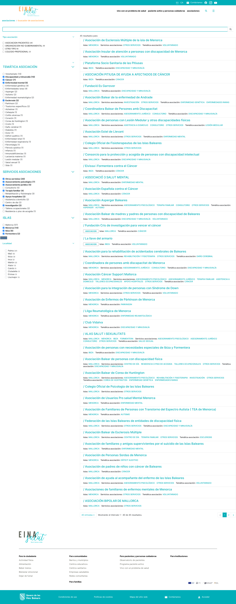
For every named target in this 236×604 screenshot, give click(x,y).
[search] (206, 10)
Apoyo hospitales (133, 281)
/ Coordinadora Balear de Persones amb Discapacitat (120, 108)
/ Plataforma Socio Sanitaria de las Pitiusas (113, 63)
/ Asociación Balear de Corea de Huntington (113, 373)
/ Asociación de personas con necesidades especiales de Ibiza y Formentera (136, 347)
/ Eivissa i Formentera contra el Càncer (110, 166)
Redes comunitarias (78, 576)
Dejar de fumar (26, 576)
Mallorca (94, 91)
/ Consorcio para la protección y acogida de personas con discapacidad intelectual (141, 154)
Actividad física (26, 560)
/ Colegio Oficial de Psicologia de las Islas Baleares (118, 386)
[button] (38, 37)
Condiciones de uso (68, 597)
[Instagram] (210, 2)
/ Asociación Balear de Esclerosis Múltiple (112, 432)
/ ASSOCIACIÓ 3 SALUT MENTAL (106, 177)
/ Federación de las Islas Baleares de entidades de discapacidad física (132, 421)
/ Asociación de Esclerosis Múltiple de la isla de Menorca (122, 40)
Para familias (75, 582)
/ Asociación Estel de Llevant (103, 131)
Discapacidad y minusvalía (130, 68)
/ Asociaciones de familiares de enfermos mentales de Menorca (127, 489)
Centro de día (131, 364)
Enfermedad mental (174, 136)
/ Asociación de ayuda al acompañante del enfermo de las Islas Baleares (133, 478)
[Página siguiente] (233, 515)
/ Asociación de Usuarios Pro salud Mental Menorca (119, 398)
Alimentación (25, 564)
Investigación (131, 102)
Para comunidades (78, 556)
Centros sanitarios (77, 568)
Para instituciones (179, 556)
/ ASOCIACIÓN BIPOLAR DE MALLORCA (111, 501)
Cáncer (120, 79)
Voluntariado (170, 45)
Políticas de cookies (103, 597)
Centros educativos (78, 564)
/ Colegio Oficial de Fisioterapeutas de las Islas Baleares (122, 143)
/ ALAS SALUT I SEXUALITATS (104, 334)
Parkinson (126, 304)
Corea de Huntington (115, 380)
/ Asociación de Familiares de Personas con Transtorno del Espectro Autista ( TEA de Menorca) (149, 409)
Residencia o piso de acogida (156, 364)
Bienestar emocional (28, 572)
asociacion (90, 231)
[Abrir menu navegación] (213, 10)
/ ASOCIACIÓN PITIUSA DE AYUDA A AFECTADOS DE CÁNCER (126, 74)
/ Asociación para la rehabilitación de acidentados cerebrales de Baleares (134, 251)
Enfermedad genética (193, 102)
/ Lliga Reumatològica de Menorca (107, 311)
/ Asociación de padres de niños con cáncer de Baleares (122, 466)
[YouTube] (215, 2)
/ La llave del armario (97, 238)
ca (181, 2)
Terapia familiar (165, 205)
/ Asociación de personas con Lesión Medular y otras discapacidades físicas (136, 120)
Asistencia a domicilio (136, 125)
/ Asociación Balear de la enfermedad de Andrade (118, 97)
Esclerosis (206, 437)
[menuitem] (131, 10)
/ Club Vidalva (93, 322)
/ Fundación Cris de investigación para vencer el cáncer (122, 225)
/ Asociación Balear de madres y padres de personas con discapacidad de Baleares (141, 214)
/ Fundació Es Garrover (99, 86)
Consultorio (159, 113)
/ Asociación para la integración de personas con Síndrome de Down (130, 288)
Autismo (99, 207)
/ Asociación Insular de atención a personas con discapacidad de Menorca (135, 51)
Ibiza (91, 68)
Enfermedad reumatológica (136, 316)
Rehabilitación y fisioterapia (139, 256)
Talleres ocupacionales (108, 281)
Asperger (88, 207)
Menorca (94, 45)
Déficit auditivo (129, 460)
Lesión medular (214, 125)
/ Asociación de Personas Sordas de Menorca (115, 455)
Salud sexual (146, 341)
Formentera (126, 338)
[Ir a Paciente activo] (35, 11)
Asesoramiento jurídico (137, 113)
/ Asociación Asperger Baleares (105, 200)
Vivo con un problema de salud (134, 568)
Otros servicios (131, 45)
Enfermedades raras (217, 102)
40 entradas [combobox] (88, 515)
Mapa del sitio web (139, 597)
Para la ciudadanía (27, 556)
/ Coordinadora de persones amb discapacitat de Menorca (124, 263)
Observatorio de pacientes (132, 560)
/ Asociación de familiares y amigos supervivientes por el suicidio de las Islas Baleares (143, 443)
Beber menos (25, 568)
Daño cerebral (205, 256)
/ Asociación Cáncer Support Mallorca (109, 274)
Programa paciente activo (132, 564)
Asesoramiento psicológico (139, 205)
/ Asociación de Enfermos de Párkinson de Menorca (119, 299)
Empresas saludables (79, 572)
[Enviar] (231, 29)
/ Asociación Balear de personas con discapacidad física (122, 359)
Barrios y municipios (78, 560)
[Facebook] (205, 2)
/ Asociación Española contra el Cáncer (110, 189)
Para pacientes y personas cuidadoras (138, 556)
